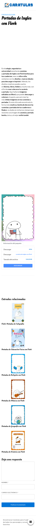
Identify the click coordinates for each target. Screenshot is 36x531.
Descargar (18, 265)
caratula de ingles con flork (24, 254)
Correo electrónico (10, 492)
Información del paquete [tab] (12, 243)
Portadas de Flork (8, 14)
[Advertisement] (18, 48)
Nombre (5, 482)
